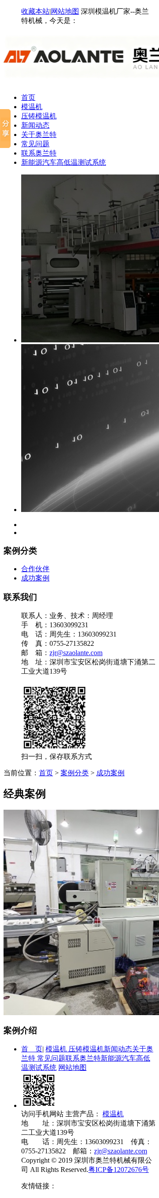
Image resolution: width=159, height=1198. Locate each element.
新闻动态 (35, 125)
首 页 (31, 1049)
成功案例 (35, 578)
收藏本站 (35, 11)
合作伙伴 (35, 568)
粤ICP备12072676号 (118, 1169)
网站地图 (65, 11)
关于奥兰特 (39, 134)
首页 (28, 97)
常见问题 (35, 144)
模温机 (31, 106)
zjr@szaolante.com (75, 652)
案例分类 (75, 773)
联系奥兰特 (39, 153)
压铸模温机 (39, 116)
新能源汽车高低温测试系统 (63, 162)
